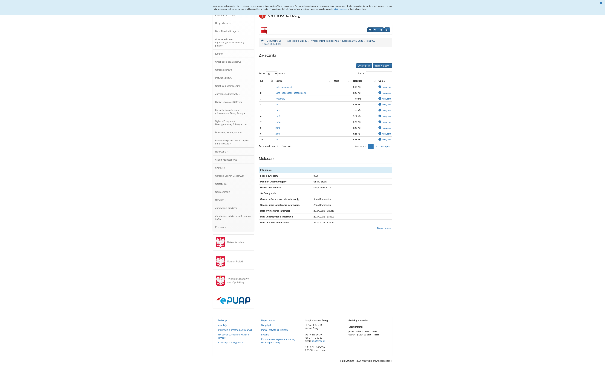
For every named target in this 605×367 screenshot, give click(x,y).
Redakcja (222, 320)
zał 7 (278, 139)
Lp (261, 80)
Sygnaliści (220, 167)
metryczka (386, 87)
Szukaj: (361, 73)
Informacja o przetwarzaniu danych (235, 329)
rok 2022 (370, 40)
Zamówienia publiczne (226, 207)
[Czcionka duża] (381, 29)
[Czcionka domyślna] (370, 29)
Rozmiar (357, 80)
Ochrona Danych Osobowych (229, 175)
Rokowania (221, 151)
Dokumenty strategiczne (227, 132)
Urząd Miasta (222, 23)
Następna (385, 146)
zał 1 (278, 104)
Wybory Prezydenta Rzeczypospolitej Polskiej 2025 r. (231, 123)
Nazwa (279, 80)
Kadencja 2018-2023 (352, 40)
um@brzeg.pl (318, 340)
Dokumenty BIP (274, 40)
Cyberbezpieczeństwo (226, 159)
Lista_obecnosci (284, 86)
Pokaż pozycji (272, 73)
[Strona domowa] (262, 40)
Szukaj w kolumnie (383, 65)
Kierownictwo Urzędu (225, 15)
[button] (601, 3)
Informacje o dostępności (230, 342)
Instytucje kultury (224, 77)
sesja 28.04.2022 (272, 43)
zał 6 (278, 133)
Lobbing (265, 334)
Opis (336, 80)
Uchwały (219, 199)
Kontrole (219, 53)
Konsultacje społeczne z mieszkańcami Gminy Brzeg (229, 111)
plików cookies (340, 9)
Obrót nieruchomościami (227, 85)
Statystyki (266, 325)
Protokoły (280, 98)
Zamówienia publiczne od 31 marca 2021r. (233, 217)
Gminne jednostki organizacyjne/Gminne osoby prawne (229, 42)
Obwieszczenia (223, 191)
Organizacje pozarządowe (228, 61)
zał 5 (278, 127)
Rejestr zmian (384, 228)
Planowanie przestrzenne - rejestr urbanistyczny (232, 142)
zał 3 (278, 116)
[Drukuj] (387, 29)
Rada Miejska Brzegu (226, 31)
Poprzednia (360, 146)
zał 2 (278, 110)
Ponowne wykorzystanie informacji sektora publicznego (278, 341)
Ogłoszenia (221, 183)
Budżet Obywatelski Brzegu (228, 101)
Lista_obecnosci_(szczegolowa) (291, 92)
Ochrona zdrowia (224, 69)
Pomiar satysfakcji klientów (274, 329)
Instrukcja (222, 325)
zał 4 (278, 121)
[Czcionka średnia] (375, 29)
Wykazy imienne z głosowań (325, 40)
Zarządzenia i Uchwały (227, 93)
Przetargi (220, 227)
